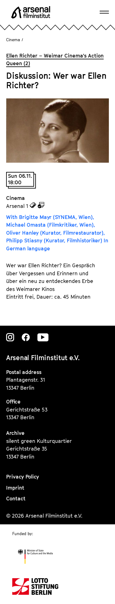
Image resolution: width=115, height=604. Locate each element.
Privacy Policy (22, 477)
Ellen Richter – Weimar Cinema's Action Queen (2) (55, 60)
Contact (15, 498)
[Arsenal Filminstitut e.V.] (30, 12)
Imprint (15, 488)
